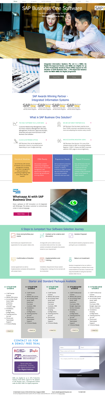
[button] (30, 214)
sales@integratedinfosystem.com (63, 392)
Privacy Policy (62, 393)
